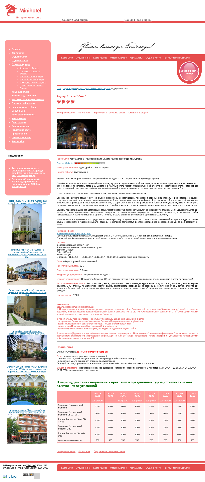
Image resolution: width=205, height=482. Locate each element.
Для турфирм (19, 122)
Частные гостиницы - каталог (28, 99)
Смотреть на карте (138, 112)
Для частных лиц (21, 126)
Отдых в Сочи (19, 57)
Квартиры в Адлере (29, 68)
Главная (16, 49)
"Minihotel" (31, 465)
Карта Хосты (136, 58)
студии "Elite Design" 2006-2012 (32, 468)
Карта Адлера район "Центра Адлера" (94, 89)
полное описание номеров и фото (74, 233)
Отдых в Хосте (20, 60)
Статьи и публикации (23, 103)
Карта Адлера (100, 58)
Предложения (19, 133)
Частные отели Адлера (31, 76)
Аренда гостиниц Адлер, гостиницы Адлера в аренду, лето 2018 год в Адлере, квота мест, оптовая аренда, (28, 172)
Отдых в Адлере (21, 64)
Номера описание (66, 112)
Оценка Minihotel (65, 163)
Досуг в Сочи (19, 111)
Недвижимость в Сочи (24, 107)
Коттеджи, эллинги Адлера (33, 82)
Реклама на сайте (21, 130)
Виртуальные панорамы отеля (109, 112)
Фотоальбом (19, 118)
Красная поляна (20, 92)
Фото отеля (84, 112)
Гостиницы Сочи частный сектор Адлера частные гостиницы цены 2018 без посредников (26, 183)
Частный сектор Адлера (32, 79)
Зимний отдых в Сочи (24, 95)
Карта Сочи (18, 53)
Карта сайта (18, 141)
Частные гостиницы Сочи (177, 58)
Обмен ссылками (21, 137)
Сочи (59, 89)
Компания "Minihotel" (23, 114)
